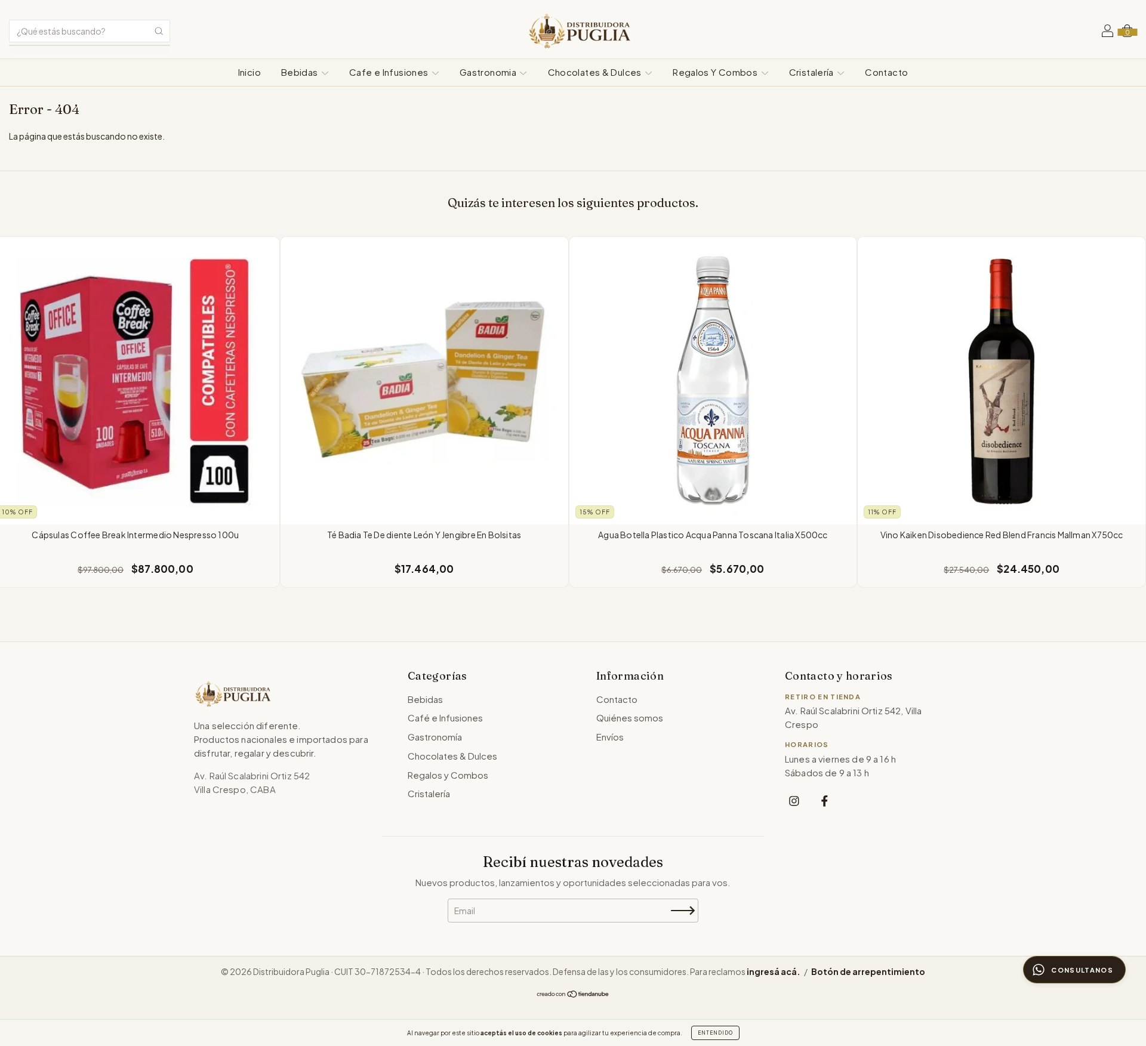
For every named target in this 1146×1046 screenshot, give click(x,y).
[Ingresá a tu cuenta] (1107, 32)
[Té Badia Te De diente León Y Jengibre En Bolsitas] (424, 380)
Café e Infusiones (445, 717)
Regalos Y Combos (716, 72)
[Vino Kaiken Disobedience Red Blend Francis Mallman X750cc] (1001, 380)
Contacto (886, 72)
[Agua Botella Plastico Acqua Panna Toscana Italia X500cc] (713, 380)
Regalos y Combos (448, 774)
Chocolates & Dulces (596, 72)
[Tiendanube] (573, 994)
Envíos (610, 736)
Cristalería (812, 72)
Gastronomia (489, 72)
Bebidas (300, 72)
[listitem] (794, 800)
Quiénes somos (629, 717)
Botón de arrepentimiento (868, 971)
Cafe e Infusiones (389, 72)
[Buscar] (159, 31)
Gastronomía (435, 736)
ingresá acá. (773, 971)
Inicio (249, 72)
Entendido (715, 1033)
